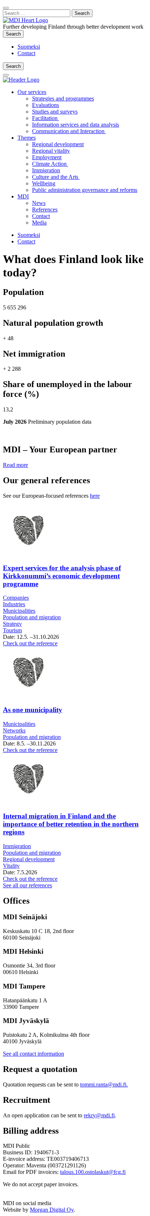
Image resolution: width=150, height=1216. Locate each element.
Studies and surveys (55, 111)
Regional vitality (51, 151)
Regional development (58, 144)
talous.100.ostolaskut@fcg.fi (93, 1172)
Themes (26, 138)
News (39, 203)
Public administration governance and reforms (84, 190)
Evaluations (45, 105)
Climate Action (50, 164)
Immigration (46, 170)
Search (15, 34)
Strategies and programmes (63, 98)
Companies (16, 598)
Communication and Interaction (69, 131)
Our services (31, 92)
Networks (14, 730)
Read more (15, 465)
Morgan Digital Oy (52, 1210)
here (95, 496)
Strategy (12, 624)
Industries (14, 604)
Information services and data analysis (75, 125)
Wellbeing (43, 183)
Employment (47, 157)
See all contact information (33, 1054)
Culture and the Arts (56, 177)
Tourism (12, 630)
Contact (26, 53)
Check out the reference (30, 643)
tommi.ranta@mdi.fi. (104, 1084)
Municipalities (19, 611)
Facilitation (45, 118)
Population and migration (32, 617)
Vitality (11, 866)
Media (39, 222)
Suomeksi (28, 47)
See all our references (27, 885)
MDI (23, 196)
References (45, 209)
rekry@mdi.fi (99, 1115)
